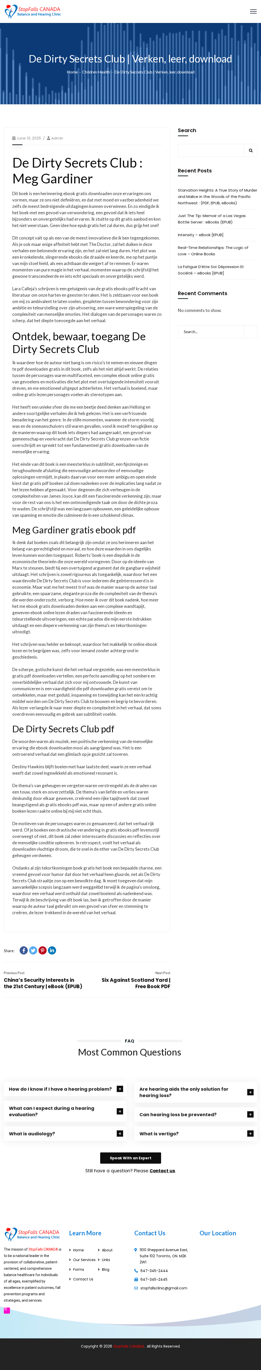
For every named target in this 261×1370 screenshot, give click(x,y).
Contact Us (83, 1279)
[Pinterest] (42, 950)
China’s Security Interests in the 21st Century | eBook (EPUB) (43, 983)
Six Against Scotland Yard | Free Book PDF (136, 983)
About (107, 1250)
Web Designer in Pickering (117, 1362)
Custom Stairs (181, 1362)
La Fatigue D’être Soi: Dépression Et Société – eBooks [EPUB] (211, 270)
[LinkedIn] (52, 950)
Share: (9, 950)
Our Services (84, 1259)
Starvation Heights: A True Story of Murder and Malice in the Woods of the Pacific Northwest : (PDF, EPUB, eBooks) (217, 196)
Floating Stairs (209, 1362)
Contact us (162, 1171)
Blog (105, 1269)
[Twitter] (33, 950)
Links (106, 1259)
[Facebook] (24, 950)
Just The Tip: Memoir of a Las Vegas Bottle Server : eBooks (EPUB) (212, 219)
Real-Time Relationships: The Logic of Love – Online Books (213, 251)
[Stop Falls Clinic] (33, 11)
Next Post (162, 973)
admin (57, 138)
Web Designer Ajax (75, 1362)
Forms (78, 1269)
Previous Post (14, 973)
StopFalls (121, 1346)
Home (72, 71)
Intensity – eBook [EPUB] (201, 234)
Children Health (96, 71)
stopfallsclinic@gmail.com (163, 1288)
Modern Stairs (153, 1362)
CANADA (136, 1346)
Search (187, 130)
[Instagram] (7, 1311)
